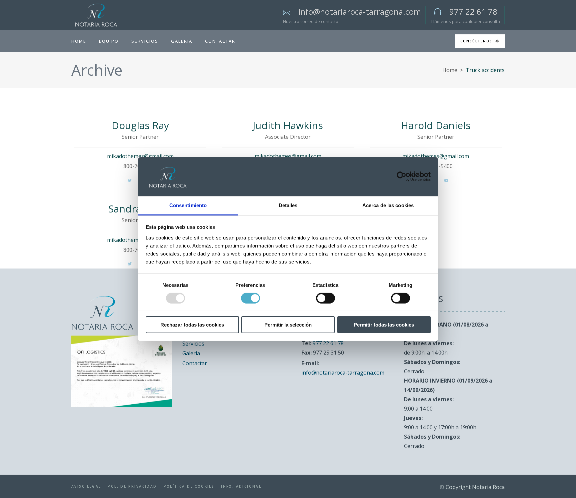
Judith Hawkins (288, 125)
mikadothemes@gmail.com (140, 156)
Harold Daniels (436, 125)
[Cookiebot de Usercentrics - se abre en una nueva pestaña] (401, 176)
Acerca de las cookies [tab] (388, 205)
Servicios (193, 343)
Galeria (191, 353)
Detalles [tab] (288, 205)
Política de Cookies (189, 486)
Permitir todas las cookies (384, 325)
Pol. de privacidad (132, 486)
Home (449, 70)
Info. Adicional (241, 486)
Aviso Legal (86, 486)
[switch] (250, 298)
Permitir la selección (288, 325)
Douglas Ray (140, 125)
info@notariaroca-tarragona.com (342, 372)
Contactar (194, 363)
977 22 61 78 (328, 343)
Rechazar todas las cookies (192, 325)
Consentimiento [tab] (188, 205)
